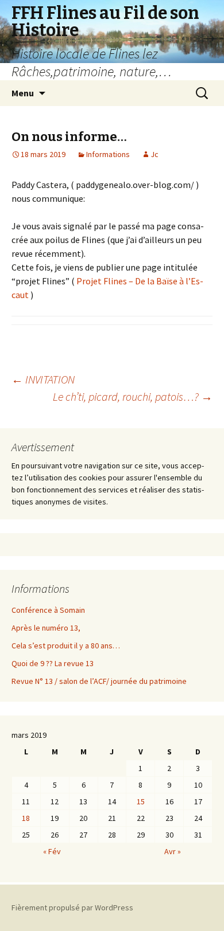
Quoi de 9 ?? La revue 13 (52, 663)
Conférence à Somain (48, 610)
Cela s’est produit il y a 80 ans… (65, 645)
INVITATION (43, 379)
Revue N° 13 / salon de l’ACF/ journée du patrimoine (99, 681)
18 (26, 818)
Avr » (172, 851)
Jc (154, 154)
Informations (108, 154)
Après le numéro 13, (45, 628)
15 (141, 801)
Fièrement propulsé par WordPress (72, 907)
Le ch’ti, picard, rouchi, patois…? (133, 396)
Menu (22, 93)
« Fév (52, 851)
